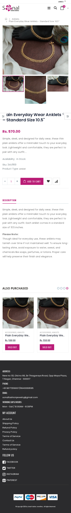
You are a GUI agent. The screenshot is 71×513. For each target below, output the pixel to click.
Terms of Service (11, 436)
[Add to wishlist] (48, 181)
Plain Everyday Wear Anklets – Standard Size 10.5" (31, 117)
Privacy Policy (9, 431)
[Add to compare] (56, 181)
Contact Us (8, 440)
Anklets (15, 18)
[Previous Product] (63, 114)
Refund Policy (9, 427)
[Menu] (49, 8)
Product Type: (10, 168)
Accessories (11, 332)
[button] (58, 288)
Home (6, 19)
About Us (7, 419)
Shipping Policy (10, 423)
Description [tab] (9, 200)
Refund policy (9, 449)
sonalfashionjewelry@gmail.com (20, 397)
